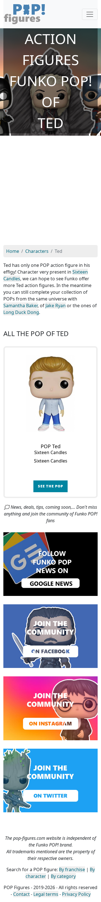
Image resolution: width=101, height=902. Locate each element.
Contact (21, 894)
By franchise (72, 869)
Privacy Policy (76, 894)
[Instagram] (50, 708)
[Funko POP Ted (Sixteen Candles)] (50, 393)
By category (63, 876)
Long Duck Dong (21, 312)
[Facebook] (50, 636)
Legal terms (45, 894)
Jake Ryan (55, 305)
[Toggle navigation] (90, 14)
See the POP (50, 486)
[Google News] (50, 564)
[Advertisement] (50, 191)
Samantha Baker (20, 305)
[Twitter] (50, 780)
